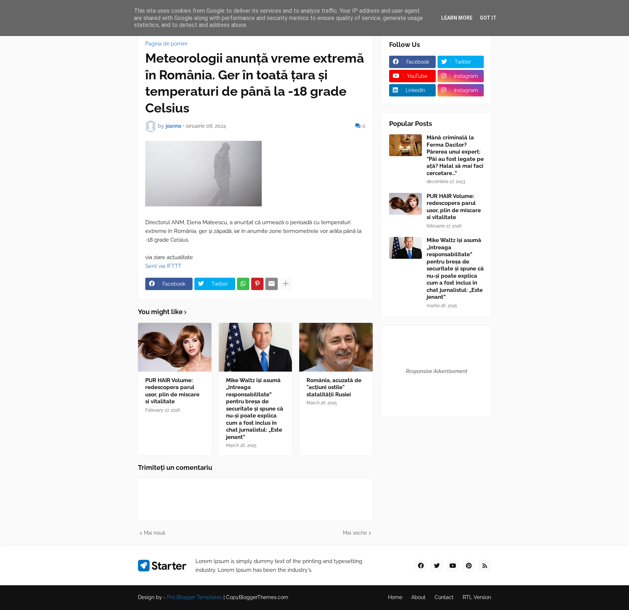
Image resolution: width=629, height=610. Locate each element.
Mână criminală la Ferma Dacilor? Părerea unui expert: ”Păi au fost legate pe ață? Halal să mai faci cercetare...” (455, 155)
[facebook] (421, 565)
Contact (444, 597)
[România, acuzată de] (336, 347)
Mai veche (355, 533)
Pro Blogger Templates (194, 597)
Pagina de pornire (166, 43)
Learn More (456, 18)
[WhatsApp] (243, 284)
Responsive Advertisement (436, 371)
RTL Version (477, 597)
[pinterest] (469, 565)
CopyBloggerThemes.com (257, 597)
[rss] (485, 565)
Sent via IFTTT (163, 266)
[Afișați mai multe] (286, 284)
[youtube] (453, 565)
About (418, 597)
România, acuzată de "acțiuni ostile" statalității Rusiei (333, 387)
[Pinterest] (257, 284)
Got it (488, 18)
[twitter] (437, 565)
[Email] (271, 284)
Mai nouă (154, 533)
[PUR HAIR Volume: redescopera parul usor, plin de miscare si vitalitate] (174, 347)
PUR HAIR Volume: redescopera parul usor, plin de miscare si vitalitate (172, 391)
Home (395, 597)
